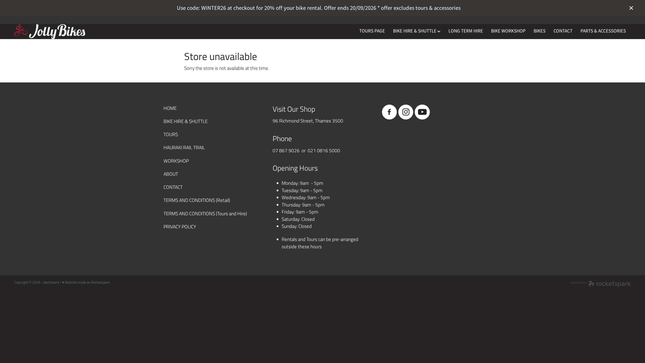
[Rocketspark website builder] (601, 284)
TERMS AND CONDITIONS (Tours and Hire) (205, 213)
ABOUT (171, 174)
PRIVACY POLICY (180, 226)
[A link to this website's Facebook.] (389, 112)
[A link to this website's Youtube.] (422, 112)
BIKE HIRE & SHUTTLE (415, 31)
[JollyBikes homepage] (76, 31)
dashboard (51, 282)
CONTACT (563, 31)
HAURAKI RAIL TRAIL (184, 147)
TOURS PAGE (372, 31)
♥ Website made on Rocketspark (86, 282)
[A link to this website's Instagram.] (405, 112)
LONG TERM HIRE (465, 31)
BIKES (539, 31)
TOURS (171, 134)
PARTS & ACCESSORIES (603, 31)
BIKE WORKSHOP (508, 31)
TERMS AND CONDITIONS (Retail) (197, 200)
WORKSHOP (176, 161)
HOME (170, 108)
